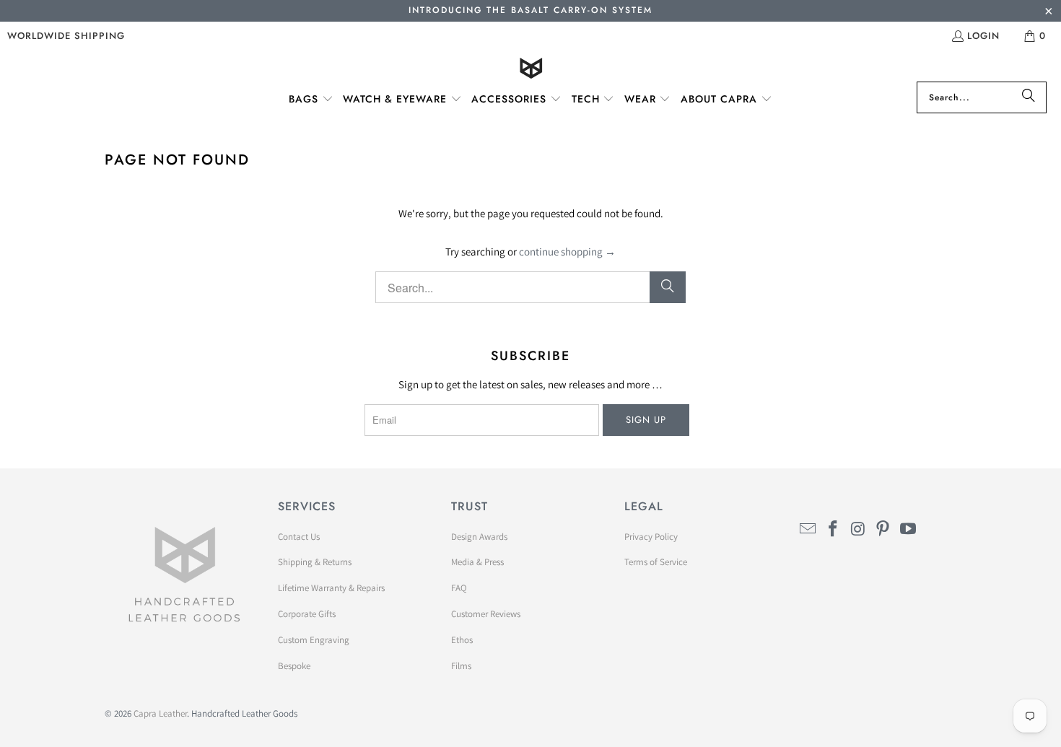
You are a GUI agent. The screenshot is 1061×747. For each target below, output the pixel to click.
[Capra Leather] (530, 70)
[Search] (1028, 97)
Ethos (462, 640)
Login (983, 36)
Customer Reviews (485, 614)
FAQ (459, 588)
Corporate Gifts (307, 614)
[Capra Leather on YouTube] (909, 529)
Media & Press (477, 562)
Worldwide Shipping (66, 36)
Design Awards (479, 536)
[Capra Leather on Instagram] (858, 529)
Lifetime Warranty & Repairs (331, 588)
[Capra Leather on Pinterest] (883, 529)
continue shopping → (567, 251)
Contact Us (299, 536)
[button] (311, 100)
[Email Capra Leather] (808, 529)
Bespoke (294, 666)
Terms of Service (655, 562)
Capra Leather (160, 713)
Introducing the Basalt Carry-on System (530, 10)
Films (461, 666)
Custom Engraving (313, 640)
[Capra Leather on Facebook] (833, 529)
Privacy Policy (651, 536)
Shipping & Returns (315, 562)
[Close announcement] (1048, 12)
